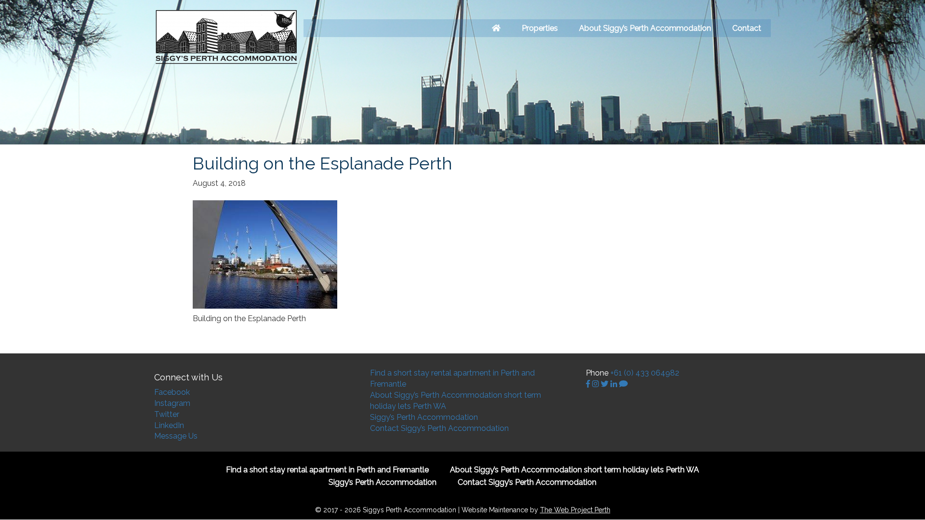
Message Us (176, 436)
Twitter (166, 414)
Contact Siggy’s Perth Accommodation (439, 428)
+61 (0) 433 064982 (644, 372)
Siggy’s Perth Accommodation (424, 417)
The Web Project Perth (575, 510)
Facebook (172, 392)
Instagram (172, 403)
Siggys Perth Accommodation (226, 37)
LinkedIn (169, 425)
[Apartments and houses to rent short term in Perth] (496, 28)
